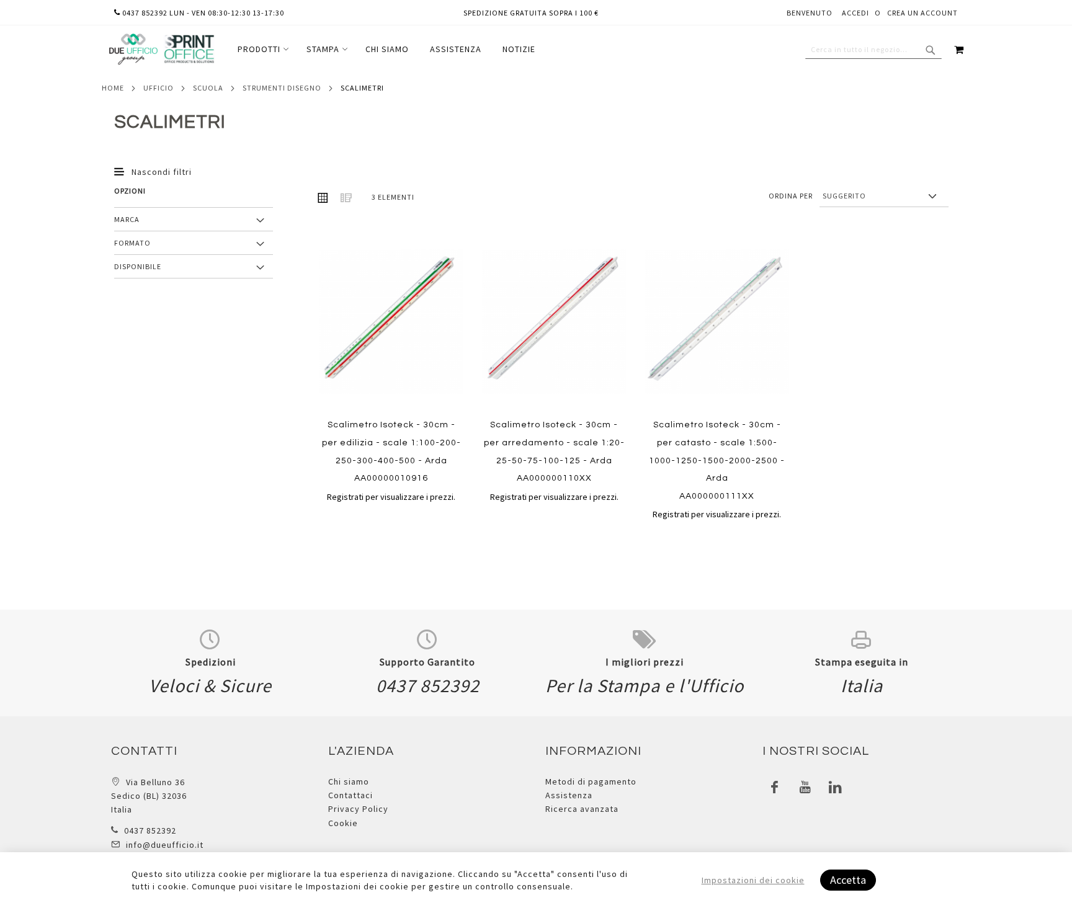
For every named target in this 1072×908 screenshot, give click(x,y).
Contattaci (350, 795)
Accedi (855, 12)
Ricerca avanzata (582, 808)
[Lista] (346, 197)
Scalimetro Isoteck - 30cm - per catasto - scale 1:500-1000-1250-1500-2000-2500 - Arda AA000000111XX (717, 460)
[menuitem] (261, 49)
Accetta (848, 880)
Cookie (343, 823)
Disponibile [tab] (137, 266)
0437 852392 (150, 830)
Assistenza (568, 795)
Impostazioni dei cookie (753, 880)
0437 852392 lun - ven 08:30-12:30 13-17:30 (202, 12)
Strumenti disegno (282, 87)
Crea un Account (922, 12)
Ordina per (791, 195)
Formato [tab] (132, 242)
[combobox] (873, 49)
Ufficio (158, 87)
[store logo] (161, 49)
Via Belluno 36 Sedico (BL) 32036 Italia (149, 796)
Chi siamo (348, 781)
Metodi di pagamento (590, 781)
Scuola (208, 87)
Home (113, 87)
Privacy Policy (358, 808)
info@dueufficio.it (164, 844)
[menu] (386, 49)
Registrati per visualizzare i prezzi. (391, 496)
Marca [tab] (127, 219)
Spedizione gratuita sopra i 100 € (531, 12)
